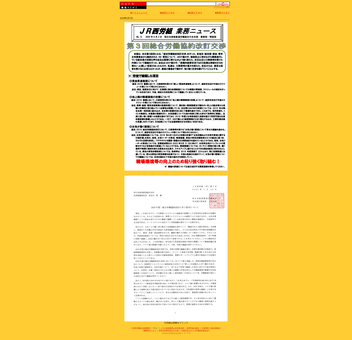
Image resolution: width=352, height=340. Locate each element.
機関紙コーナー (150, 330)
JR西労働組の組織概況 (141, 328)
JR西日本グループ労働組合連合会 (194, 330)
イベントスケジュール (172, 333)
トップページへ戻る (222, 7)
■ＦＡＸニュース (138, 13)
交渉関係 (205, 328)
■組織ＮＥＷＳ (195, 13)
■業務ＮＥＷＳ (222, 13)
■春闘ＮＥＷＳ (167, 13)
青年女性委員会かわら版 (169, 330)
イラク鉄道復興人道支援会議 (172, 328)
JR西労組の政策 (192, 328)
